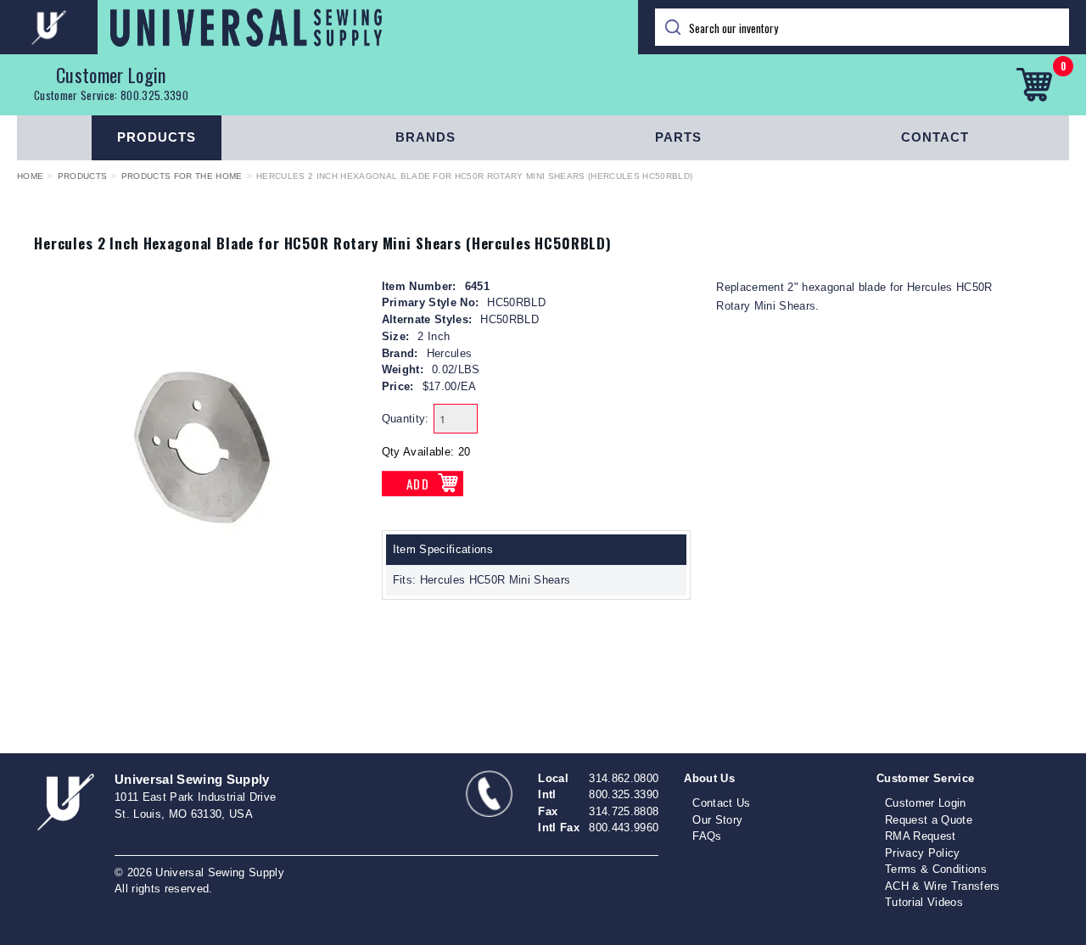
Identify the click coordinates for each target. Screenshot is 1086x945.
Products (156, 137)
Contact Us (721, 803)
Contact (935, 137)
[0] (1034, 85)
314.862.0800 (623, 778)
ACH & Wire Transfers (942, 886)
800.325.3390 (154, 95)
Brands (425, 137)
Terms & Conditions (936, 869)
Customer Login (111, 74)
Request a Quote (928, 820)
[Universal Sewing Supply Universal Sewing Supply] (319, 27)
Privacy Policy (922, 853)
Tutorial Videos (924, 902)
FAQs (706, 836)
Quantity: (405, 418)
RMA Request (920, 836)
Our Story (717, 820)
